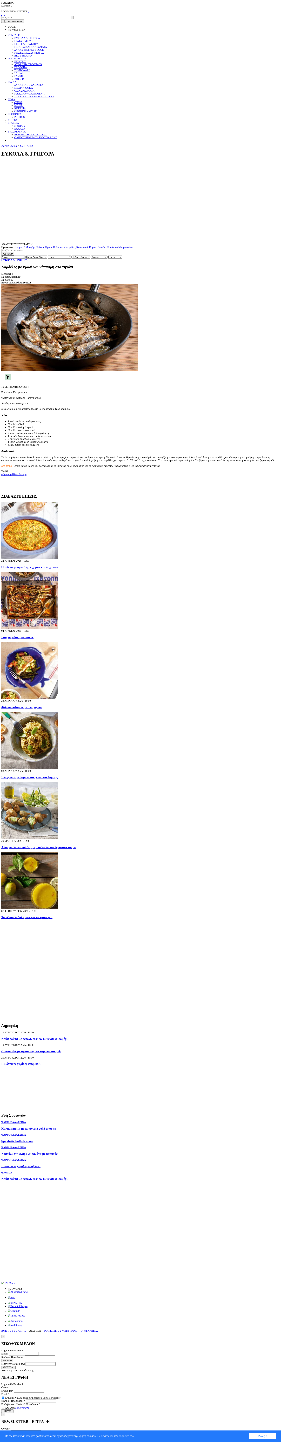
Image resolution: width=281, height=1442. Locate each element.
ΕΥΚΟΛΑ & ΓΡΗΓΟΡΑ (27, 38)
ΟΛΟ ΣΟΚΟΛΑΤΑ (24, 90)
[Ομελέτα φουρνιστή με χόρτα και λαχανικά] (29, 557)
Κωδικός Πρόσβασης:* (13, 1400)
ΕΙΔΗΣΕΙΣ (20, 61)
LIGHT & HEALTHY (26, 44)
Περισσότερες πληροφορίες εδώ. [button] (116, 1436)
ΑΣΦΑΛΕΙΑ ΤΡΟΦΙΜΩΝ (28, 64)
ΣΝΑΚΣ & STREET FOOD (29, 49)
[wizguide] (14, 1311)
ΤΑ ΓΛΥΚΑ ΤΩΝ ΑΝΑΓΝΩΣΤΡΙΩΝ (34, 96)
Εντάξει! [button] (262, 1436)
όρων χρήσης (22, 1407)
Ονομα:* (5, 1387)
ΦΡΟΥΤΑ (6, 1172)
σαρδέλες (12, 474)
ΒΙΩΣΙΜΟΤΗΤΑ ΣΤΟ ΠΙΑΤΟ (30, 134)
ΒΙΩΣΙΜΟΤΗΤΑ (17, 131)
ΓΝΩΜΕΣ (19, 76)
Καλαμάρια (59, 247)
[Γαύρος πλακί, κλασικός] (29, 628)
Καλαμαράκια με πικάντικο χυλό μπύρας (28, 1128)
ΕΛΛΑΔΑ (19, 128)
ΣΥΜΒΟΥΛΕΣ (22, 70)
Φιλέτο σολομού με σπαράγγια (21, 707)
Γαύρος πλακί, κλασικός (17, 637)
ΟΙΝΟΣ (18, 102)
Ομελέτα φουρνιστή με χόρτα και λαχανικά (29, 567)
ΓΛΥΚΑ (12, 82)
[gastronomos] (15, 1321)
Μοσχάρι (30, 247)
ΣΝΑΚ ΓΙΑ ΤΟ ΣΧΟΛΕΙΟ (28, 84)
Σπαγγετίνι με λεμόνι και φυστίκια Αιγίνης (29, 777)
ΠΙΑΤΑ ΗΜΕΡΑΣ (23, 41)
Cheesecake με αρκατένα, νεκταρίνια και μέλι (31, 1051)
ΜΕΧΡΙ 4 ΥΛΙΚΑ (23, 87)
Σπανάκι (102, 247)
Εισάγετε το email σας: (13, 1363)
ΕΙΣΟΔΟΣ (7, 1360)
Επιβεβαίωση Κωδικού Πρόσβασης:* (20, 1404)
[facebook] (1, 14)
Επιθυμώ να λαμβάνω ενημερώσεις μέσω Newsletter (32, 1397)
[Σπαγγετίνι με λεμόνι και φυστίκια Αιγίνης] (29, 768)
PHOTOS (19, 117)
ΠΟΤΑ (11, 99)
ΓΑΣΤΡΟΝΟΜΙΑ (17, 58)
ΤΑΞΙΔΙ (18, 73)
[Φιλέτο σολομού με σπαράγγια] (29, 697)
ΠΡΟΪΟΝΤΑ (14, 114)
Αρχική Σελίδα (9, 145)
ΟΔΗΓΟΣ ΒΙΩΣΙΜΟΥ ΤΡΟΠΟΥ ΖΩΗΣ (35, 137)
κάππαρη (22, 474)
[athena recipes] (16, 1315)
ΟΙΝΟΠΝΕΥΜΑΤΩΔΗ (27, 111)
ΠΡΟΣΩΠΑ (20, 67)
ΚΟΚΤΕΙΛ (20, 108)
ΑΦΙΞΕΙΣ (19, 79)
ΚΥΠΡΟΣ (19, 125)
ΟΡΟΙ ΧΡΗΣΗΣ (89, 1330)
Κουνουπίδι (82, 247)
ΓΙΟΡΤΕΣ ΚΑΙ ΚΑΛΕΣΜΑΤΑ (30, 46)
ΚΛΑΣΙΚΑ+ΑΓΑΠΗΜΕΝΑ (29, 93)
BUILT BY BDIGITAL (13, 1330)
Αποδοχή (17, 1407)
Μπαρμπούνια (125, 247)
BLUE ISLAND (23, 55)
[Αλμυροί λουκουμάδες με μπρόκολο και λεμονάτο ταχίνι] (29, 838)
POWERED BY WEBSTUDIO (61, 1330)
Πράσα (49, 247)
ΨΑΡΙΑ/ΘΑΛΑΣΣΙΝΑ (13, 1122)
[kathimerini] (15, 1303)
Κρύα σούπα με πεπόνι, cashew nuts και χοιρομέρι (34, 1039)
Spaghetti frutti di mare (17, 1141)
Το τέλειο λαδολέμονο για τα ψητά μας (27, 917)
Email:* (5, 1394)
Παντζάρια (112, 247)
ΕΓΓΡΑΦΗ (7, 1411)
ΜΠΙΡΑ (18, 105)
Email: (4, 1353)
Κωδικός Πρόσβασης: (12, 1357)
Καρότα (93, 247)
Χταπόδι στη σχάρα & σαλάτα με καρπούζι (29, 1153)
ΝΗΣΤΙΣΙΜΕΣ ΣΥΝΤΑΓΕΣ (29, 52)
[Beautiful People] (17, 1306)
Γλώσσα (40, 247)
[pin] (4, 14)
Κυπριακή (20, 247)
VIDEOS (13, 120)
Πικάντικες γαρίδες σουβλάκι (20, 1064)
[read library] (15, 1325)
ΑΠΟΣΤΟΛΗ (8, 1367)
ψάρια (4, 474)
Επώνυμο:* (7, 1390)
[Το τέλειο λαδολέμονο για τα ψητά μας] (29, 908)
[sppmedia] (8, 1283)
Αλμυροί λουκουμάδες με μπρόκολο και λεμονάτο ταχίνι (38, 847)
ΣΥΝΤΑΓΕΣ (14, 35)
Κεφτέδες (71, 247)
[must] (11, 1297)
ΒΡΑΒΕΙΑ (13, 122)
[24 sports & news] (18, 1292)
